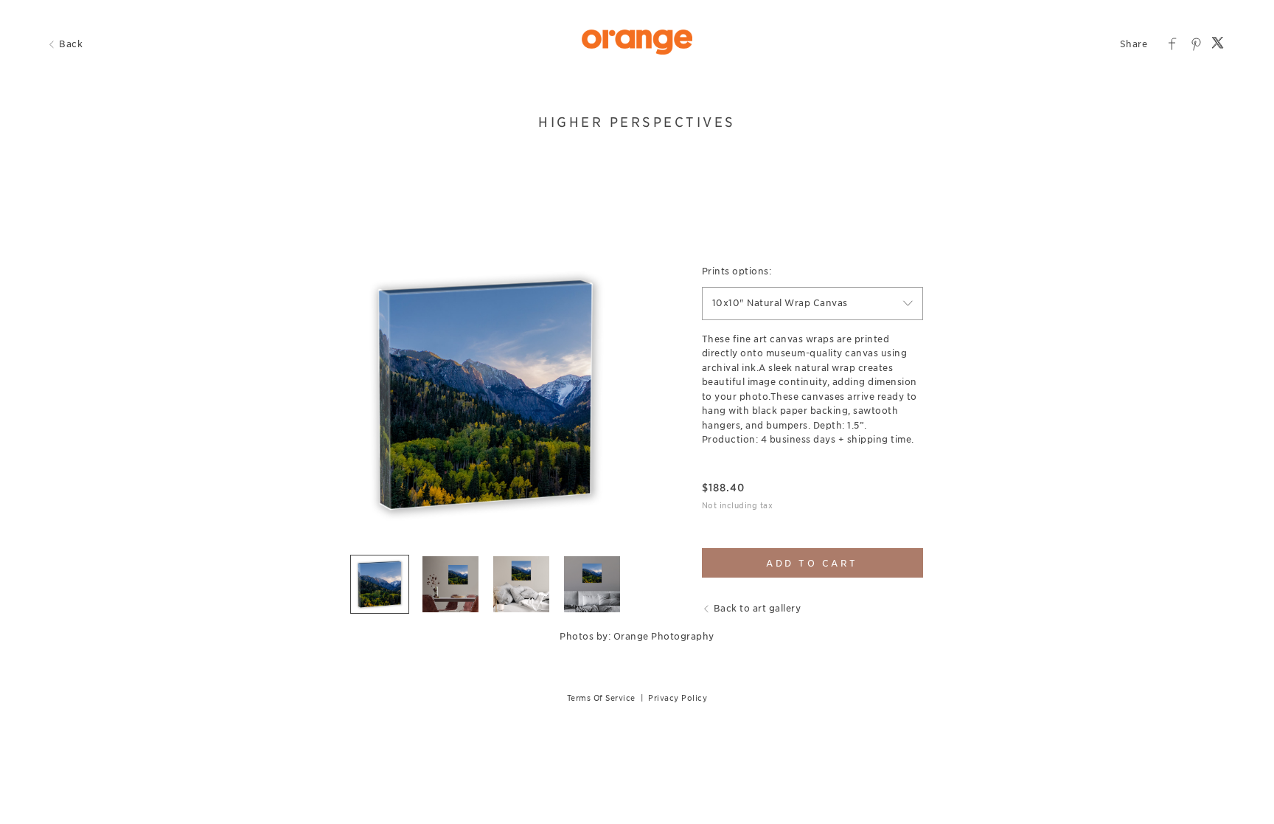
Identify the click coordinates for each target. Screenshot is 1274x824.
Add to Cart (812, 563)
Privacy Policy (677, 698)
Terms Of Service (601, 698)
